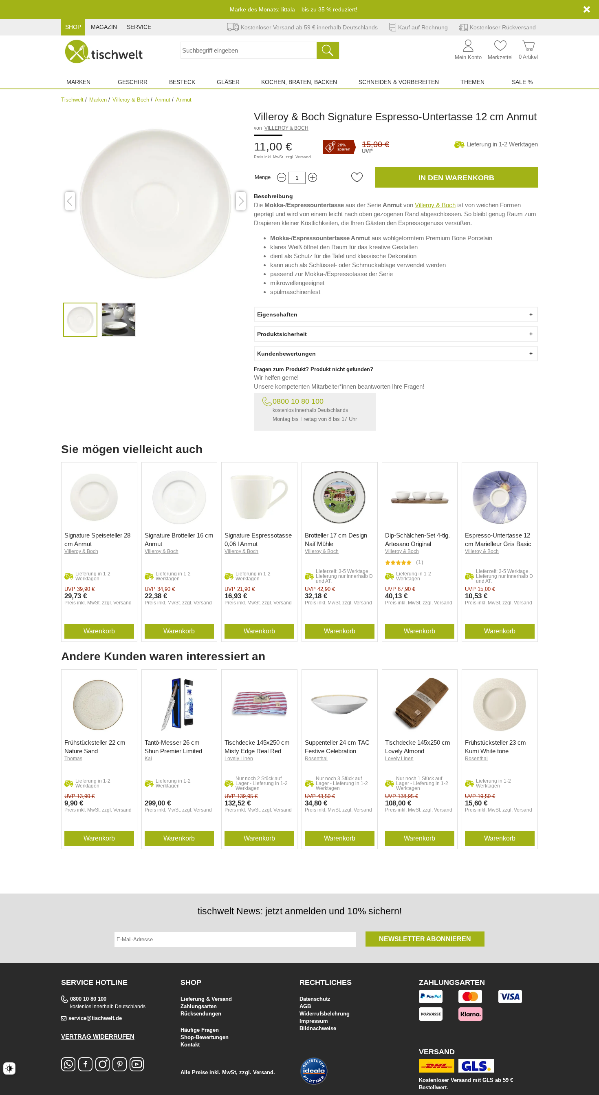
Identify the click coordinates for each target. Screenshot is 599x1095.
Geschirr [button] (133, 82)
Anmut (162, 100)
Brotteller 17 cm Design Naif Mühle (336, 539)
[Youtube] (137, 1069)
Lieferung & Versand (206, 999)
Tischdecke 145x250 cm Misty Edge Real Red (257, 746)
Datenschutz (315, 999)
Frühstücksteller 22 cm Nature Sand (95, 746)
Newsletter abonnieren (425, 939)
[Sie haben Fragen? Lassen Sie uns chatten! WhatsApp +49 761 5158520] (68, 1069)
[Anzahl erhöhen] (312, 177)
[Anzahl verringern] (281, 177)
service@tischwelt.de (95, 1018)
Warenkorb (99, 631)
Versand (303, 157)
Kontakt (190, 1045)
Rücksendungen (201, 1014)
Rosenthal (316, 758)
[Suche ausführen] (328, 50)
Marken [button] (78, 82)
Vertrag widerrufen (97, 1036)
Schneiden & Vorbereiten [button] (399, 82)
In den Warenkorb (456, 178)
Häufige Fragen (200, 1030)
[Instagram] (102, 1069)
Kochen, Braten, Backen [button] (299, 82)
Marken (98, 100)
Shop (73, 27)
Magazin (104, 27)
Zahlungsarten (199, 1006)
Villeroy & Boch (130, 100)
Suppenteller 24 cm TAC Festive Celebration (337, 746)
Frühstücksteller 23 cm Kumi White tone (495, 746)
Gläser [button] (228, 82)
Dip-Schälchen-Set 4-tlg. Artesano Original (417, 539)
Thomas (73, 758)
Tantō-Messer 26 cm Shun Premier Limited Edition (173, 746)
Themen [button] (472, 82)
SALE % (522, 82)
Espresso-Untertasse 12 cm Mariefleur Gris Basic (498, 539)
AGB (305, 1006)
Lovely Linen (239, 758)
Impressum (314, 1021)
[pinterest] (119, 1069)
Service (139, 27)
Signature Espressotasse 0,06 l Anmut (258, 539)
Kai (148, 758)
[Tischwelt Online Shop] (104, 52)
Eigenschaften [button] (277, 314)
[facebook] (85, 1069)
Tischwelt (72, 100)
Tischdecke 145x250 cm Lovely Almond (417, 746)
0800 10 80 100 (298, 401)
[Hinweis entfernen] (587, 9)
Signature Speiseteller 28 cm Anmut (97, 539)
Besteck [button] (182, 82)
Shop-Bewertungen (205, 1037)
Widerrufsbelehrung (325, 1014)
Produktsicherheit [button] (282, 334)
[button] (357, 177)
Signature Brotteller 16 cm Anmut (179, 539)
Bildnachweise (318, 1028)
